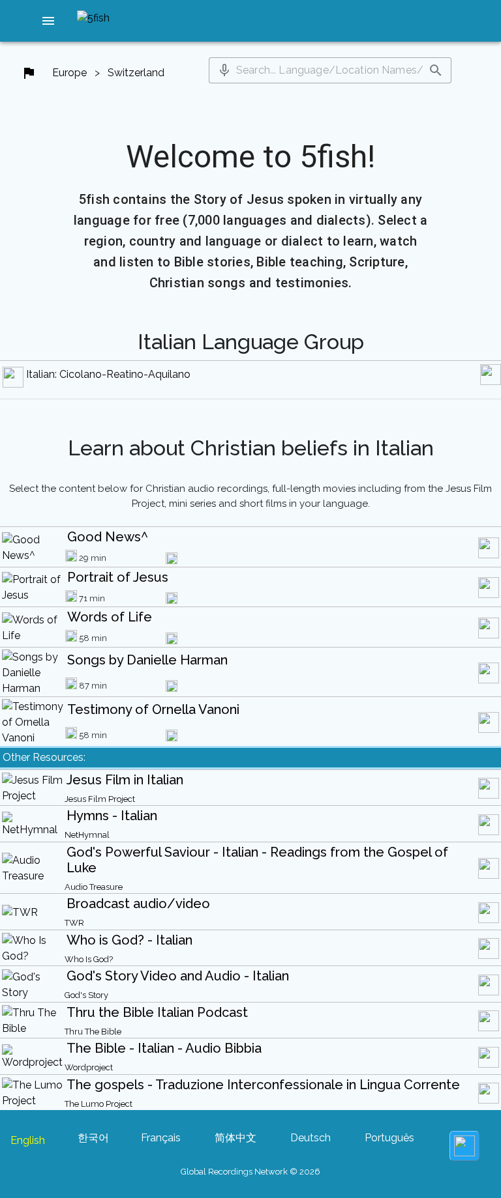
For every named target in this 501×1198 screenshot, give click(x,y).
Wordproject (89, 1067)
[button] (48, 20)
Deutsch (310, 1138)
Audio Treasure (94, 887)
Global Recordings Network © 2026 (250, 1172)
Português (389, 1138)
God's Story (86, 995)
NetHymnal (87, 835)
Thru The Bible (93, 1031)
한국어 (93, 1138)
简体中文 (235, 1138)
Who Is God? (89, 959)
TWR (74, 923)
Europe (69, 72)
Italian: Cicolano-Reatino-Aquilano (108, 374)
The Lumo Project (98, 1104)
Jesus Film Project (100, 799)
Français (161, 1138)
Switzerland (136, 72)
